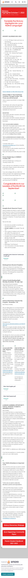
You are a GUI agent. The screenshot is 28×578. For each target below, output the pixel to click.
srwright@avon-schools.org (9, 518)
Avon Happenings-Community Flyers (14, 533)
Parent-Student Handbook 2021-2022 (14, 542)
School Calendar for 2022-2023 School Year (13, 91)
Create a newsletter (7, 574)
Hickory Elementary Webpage (14, 525)
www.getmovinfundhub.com (9, 145)
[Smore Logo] (6, 2)
